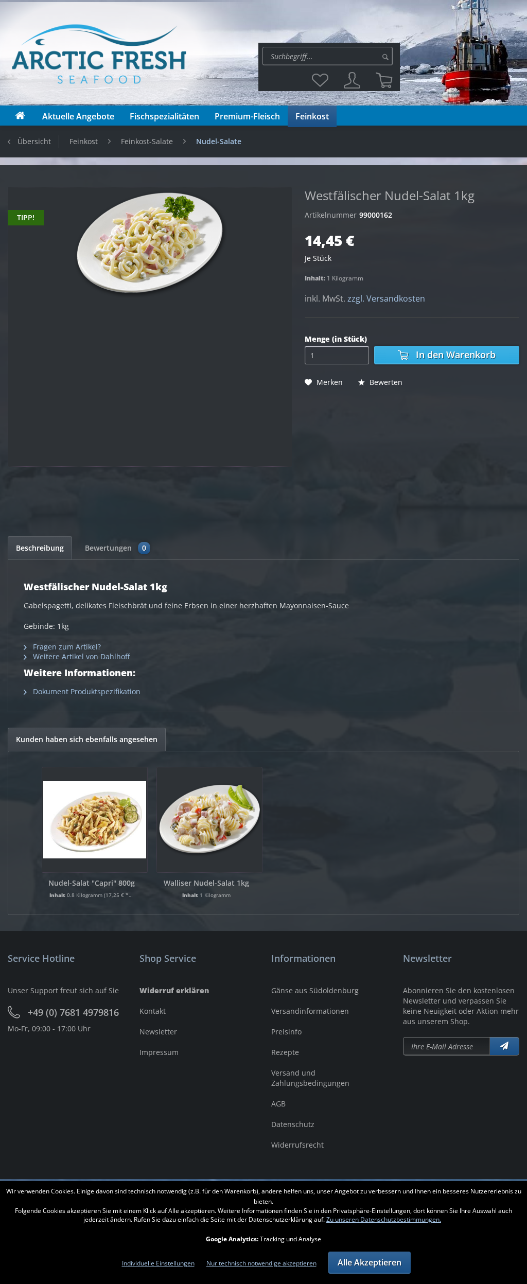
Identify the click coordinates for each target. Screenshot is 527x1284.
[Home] (20, 115)
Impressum (159, 1052)
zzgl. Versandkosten (386, 298)
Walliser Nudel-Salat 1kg (206, 883)
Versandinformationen (310, 1011)
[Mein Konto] (352, 80)
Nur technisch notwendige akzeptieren (261, 1263)
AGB (278, 1104)
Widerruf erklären (174, 990)
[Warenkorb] (384, 80)
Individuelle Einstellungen (158, 1263)
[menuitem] (329, 56)
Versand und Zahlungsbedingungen (310, 1078)
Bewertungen (116, 548)
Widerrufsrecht (297, 1145)
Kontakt (152, 1011)
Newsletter (158, 1031)
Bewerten (384, 382)
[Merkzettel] (320, 80)
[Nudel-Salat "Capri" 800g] (95, 820)
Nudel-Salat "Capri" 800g (91, 883)
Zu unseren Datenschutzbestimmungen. (383, 1219)
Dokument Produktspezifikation (85, 691)
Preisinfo (286, 1031)
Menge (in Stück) (336, 339)
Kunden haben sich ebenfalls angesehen (86, 739)
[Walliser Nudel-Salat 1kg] (209, 820)
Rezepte (285, 1052)
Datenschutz (292, 1124)
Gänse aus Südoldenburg (315, 990)
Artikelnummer (331, 215)
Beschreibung (40, 548)
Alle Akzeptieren (369, 1262)
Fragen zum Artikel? (66, 647)
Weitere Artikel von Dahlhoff (80, 656)
